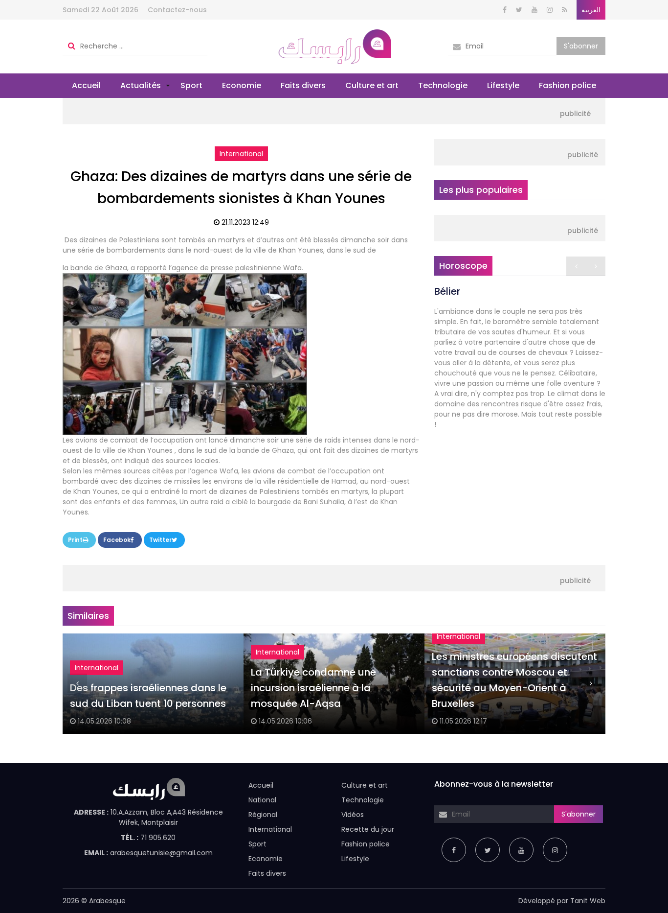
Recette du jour (367, 829)
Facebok (117, 540)
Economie (241, 85)
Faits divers (303, 85)
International (241, 154)
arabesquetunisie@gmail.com (161, 853)
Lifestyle (503, 85)
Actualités (140, 85)
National (262, 800)
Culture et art (372, 85)
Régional (262, 814)
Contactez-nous (177, 10)
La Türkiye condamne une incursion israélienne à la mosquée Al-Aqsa (313, 687)
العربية (591, 10)
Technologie (443, 85)
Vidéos (352, 814)
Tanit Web (587, 901)
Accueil (86, 85)
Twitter (160, 540)
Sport (191, 85)
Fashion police (567, 85)
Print (75, 540)
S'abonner (581, 46)
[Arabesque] (334, 46)
